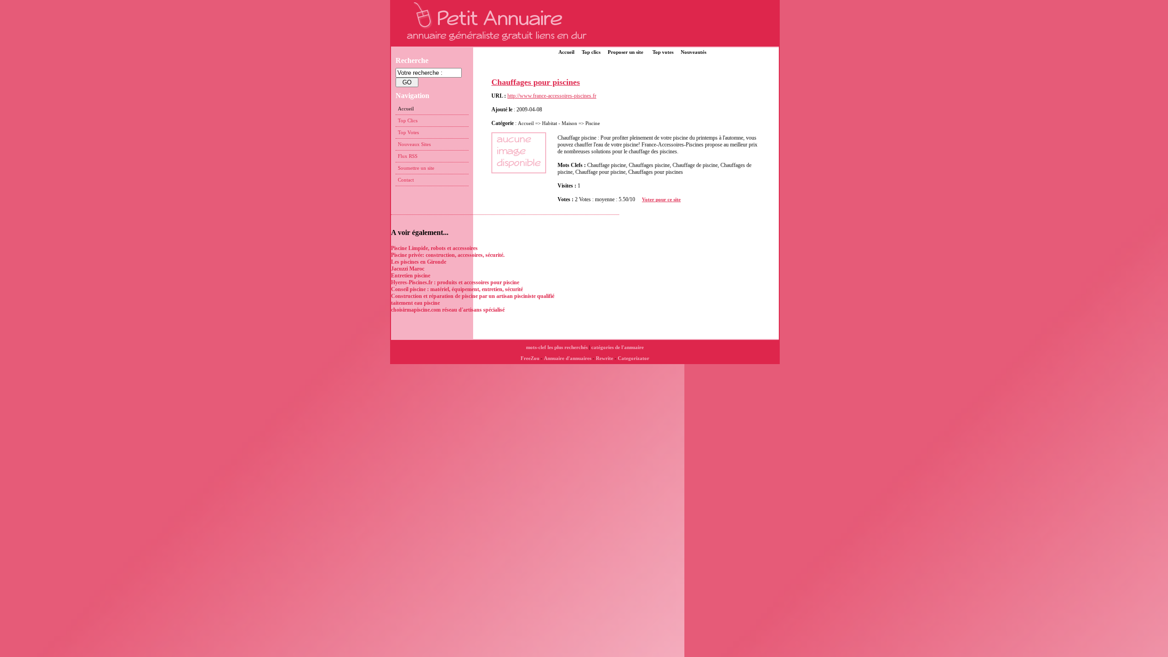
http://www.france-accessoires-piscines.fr (551, 96)
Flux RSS (407, 156)
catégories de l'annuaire (617, 347)
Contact (406, 179)
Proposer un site (625, 52)
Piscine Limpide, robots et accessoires (434, 248)
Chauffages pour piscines (535, 82)
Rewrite (604, 358)
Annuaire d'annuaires (567, 358)
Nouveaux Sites (414, 144)
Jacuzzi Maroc (407, 269)
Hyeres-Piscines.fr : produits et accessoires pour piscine (455, 282)
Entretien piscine (410, 275)
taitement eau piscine (415, 303)
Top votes (662, 52)
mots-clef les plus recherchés (557, 347)
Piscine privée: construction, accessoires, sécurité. (448, 255)
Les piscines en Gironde (418, 262)
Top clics (591, 52)
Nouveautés (693, 52)
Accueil (566, 52)
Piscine (592, 123)
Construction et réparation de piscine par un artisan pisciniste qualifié (472, 296)
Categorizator (633, 358)
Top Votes (408, 132)
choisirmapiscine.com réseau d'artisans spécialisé (448, 310)
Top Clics (407, 120)
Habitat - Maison (560, 123)
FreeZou (530, 358)
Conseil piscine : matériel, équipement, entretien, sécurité (457, 289)
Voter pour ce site (661, 199)
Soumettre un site (416, 168)
